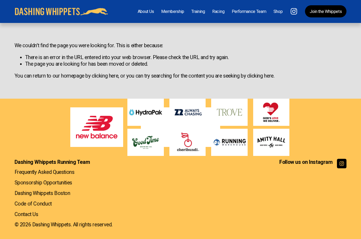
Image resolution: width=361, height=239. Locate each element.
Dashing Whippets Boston (42, 193)
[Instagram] (294, 11)
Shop (278, 11)
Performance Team (249, 11)
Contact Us (26, 214)
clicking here (105, 76)
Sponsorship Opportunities (43, 183)
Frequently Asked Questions (45, 172)
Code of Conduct (33, 204)
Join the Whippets (326, 11)
